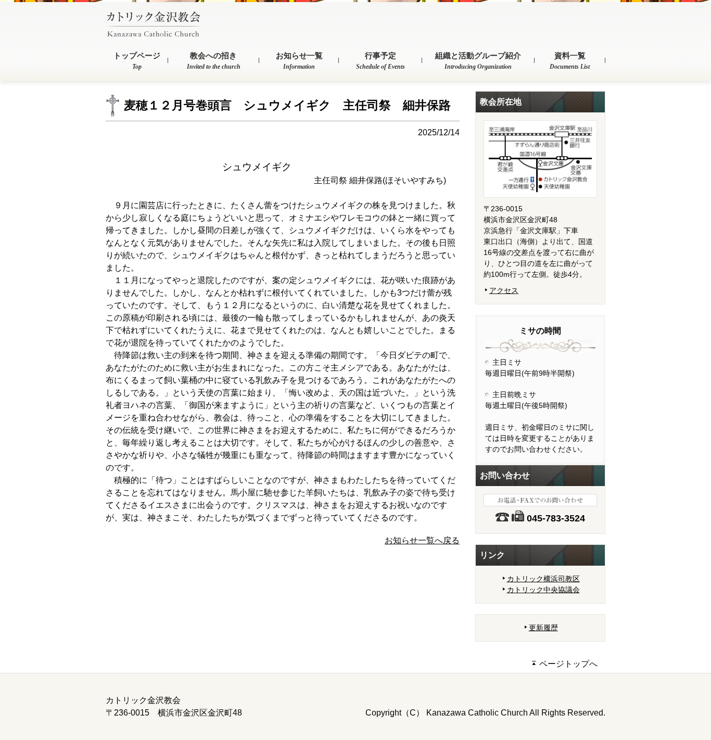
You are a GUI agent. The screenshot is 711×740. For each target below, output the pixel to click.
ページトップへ (567, 663)
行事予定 (380, 61)
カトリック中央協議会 (543, 589)
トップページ (136, 61)
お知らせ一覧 (299, 61)
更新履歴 (543, 627)
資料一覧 (570, 61)
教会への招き (213, 61)
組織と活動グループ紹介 (478, 61)
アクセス (503, 290)
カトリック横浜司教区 (543, 579)
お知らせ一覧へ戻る (422, 540)
